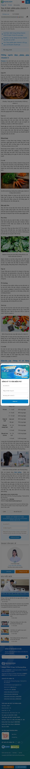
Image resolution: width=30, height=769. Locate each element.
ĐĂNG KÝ (15, 401)
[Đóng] (27, 365)
